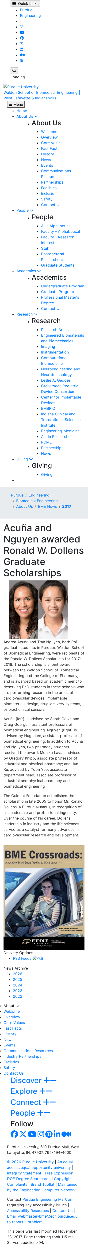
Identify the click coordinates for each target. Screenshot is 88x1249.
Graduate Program (57, 291)
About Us (25, 116)
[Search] (14, 70)
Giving (22, 459)
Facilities (49, 187)
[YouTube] (22, 32)
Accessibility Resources (28, 1210)
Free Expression (59, 1173)
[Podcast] (21, 60)
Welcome (49, 131)
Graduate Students (57, 265)
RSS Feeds (23, 958)
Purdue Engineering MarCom (48, 1199)
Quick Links (27, 3)
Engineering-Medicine (60, 431)
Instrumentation (55, 352)
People (23, 210)
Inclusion (49, 193)
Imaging (48, 346)
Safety (47, 199)
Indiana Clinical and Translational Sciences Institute (60, 420)
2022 (17, 996)
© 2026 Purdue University (30, 1161)
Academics (26, 270)
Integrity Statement (24, 1173)
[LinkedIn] (21, 49)
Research (25, 314)
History (47, 154)
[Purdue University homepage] (21, 86)
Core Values (51, 142)
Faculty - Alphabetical (60, 231)
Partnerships (52, 182)
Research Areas (55, 329)
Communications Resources (28, 1050)
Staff (45, 248)
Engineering (30, 15)
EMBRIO (48, 408)
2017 (66, 506)
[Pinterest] (49, 1135)
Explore (25, 1091)
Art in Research (54, 436)
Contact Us (51, 204)
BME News (47, 506)
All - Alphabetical (56, 225)
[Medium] (22, 55)
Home (21, 110)
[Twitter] (22, 43)
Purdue (26, 10)
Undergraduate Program (62, 286)
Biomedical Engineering (37, 500)
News (46, 159)
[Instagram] (21, 26)
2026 (17, 973)
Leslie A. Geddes (56, 380)
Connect (27, 1102)
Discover (27, 1080)
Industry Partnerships (22, 1056)
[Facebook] (22, 38)
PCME (46, 442)
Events (47, 165)
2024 (17, 985)
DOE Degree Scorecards (28, 1178)
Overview (49, 137)
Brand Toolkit (42, 1184)
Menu (17, 104)
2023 (17, 990)
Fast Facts (50, 148)
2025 (17, 979)
